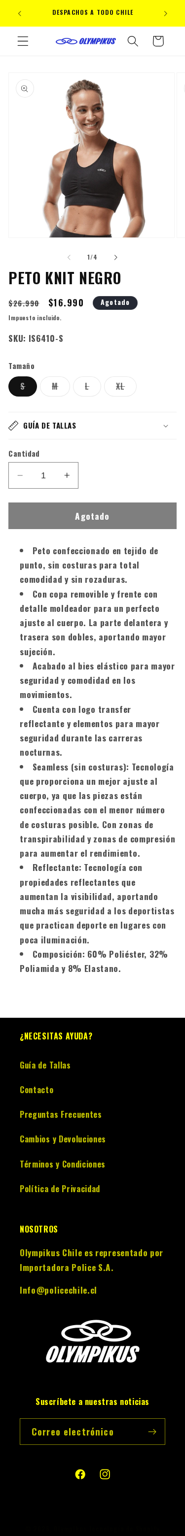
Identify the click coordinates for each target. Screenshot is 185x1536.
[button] (23, 41)
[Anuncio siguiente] (166, 13)
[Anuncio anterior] (19, 13)
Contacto (37, 1090)
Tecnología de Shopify (124, 1529)
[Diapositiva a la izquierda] (69, 257)
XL (126, 388)
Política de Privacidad (60, 1189)
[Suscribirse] (152, 1431)
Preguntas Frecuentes (61, 1114)
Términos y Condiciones (63, 1164)
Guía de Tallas (45, 1065)
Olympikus (70, 1529)
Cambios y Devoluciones (63, 1139)
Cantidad (24, 453)
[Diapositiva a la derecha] (116, 257)
